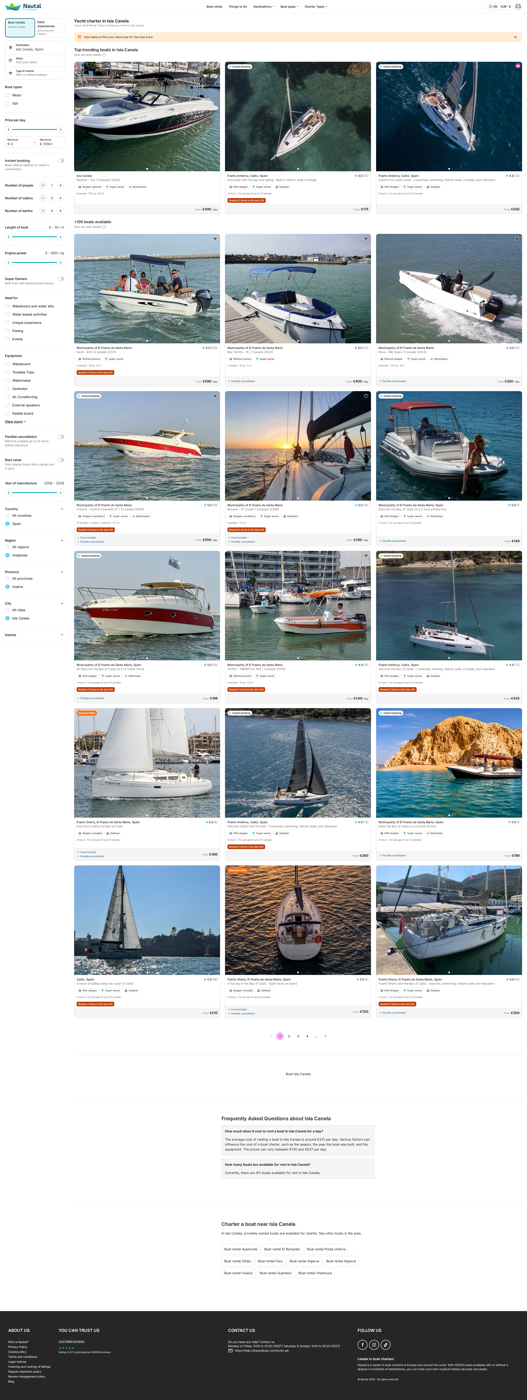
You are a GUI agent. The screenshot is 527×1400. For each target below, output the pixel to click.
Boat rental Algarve (304, 1261)
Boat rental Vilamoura (315, 1273)
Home (77, 25)
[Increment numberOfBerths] (60, 210)
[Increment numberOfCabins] (60, 198)
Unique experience (26, 323)
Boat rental (214, 6)
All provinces (22, 578)
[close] (515, 37)
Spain (102, 25)
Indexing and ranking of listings (29, 1366)
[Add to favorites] (215, 66)
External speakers (26, 405)
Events (17, 339)
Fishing (17, 331)
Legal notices (17, 1361)
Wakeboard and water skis (33, 306)
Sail (15, 103)
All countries (21, 515)
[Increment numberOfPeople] (60, 185)
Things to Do (238, 6)
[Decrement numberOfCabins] (43, 198)
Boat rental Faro (270, 1261)
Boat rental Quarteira (275, 1273)
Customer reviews (71, 1341)
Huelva (125, 25)
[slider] (8, 129)
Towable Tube (23, 372)
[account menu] (518, 6)
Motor (17, 95)
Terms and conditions (22, 1356)
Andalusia (113, 25)
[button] (147, 169)
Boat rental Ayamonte (240, 1249)
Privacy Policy (17, 1347)
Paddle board (22, 413)
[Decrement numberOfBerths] (43, 211)
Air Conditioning (24, 397)
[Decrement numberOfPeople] (43, 185)
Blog (11, 1381)
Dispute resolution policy (24, 1371)
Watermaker (21, 380)
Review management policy (26, 1376)
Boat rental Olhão (237, 1261)
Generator (20, 389)
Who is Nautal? (18, 1342)
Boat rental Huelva (238, 1273)
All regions (20, 547)
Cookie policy (17, 1351)
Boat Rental (90, 25)
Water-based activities (29, 314)
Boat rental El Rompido (282, 1249)
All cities (18, 610)
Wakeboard (21, 364)
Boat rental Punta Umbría (326, 1249)
